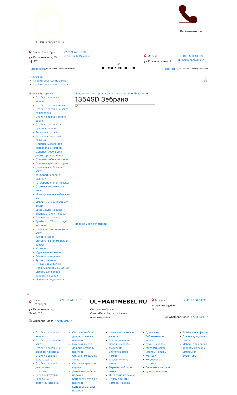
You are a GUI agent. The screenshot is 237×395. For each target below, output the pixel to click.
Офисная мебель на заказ (51, 159)
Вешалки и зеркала (47, 256)
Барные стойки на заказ (51, 213)
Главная (38, 76)
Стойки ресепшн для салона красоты (46, 367)
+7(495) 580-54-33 (190, 56)
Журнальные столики (49, 252)
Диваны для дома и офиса (52, 267)
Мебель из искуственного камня (118, 351)
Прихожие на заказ (47, 217)
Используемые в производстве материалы (102, 93)
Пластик (139, 93)
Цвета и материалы (41, 93)
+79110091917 (37, 69)
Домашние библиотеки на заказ (155, 336)
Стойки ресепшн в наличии (50, 84)
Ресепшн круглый (46, 132)
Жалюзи (40, 248)
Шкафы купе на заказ (49, 209)
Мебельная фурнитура (49, 279)
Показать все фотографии (91, 223)
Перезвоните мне (191, 31)
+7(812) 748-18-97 (75, 52)
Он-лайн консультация (49, 42)
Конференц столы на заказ (52, 182)
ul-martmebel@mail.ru (77, 56)
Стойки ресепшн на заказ (49, 80)
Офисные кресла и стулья (52, 163)
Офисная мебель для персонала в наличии (82, 336)
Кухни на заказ (44, 236)
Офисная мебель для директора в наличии (83, 347)
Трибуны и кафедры (48, 264)
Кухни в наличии (46, 260)
